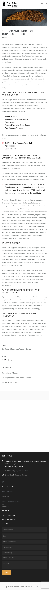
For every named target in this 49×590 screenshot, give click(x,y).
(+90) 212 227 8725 (21, 471)
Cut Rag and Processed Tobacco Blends (16, 349)
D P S (37, 587)
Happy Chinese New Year (11, 502)
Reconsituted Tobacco (10, 373)
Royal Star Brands (8, 519)
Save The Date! (7, 491)
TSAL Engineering (8, 515)
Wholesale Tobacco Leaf (10, 382)
